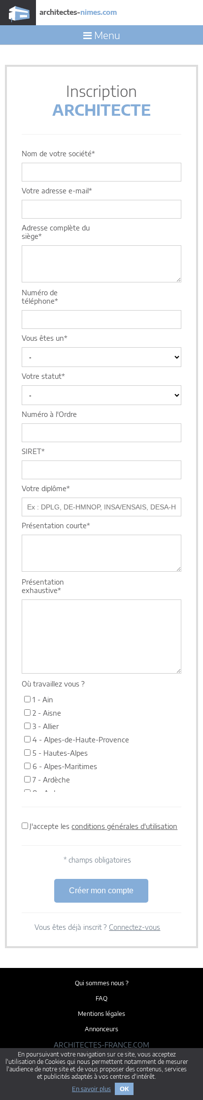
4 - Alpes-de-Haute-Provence (80, 739)
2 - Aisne (46, 713)
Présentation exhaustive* (43, 586)
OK (124, 1089)
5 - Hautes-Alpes (59, 753)
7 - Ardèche (50, 780)
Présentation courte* (56, 525)
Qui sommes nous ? (102, 983)
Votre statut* (43, 376)
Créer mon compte (101, 890)
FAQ (101, 998)
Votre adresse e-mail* (57, 190)
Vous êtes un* (45, 338)
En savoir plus (91, 1089)
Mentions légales (101, 1013)
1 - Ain (42, 699)
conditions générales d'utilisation (124, 826)
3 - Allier (45, 726)
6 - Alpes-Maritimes (64, 766)
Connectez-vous (134, 927)
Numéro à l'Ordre (49, 414)
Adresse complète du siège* (56, 232)
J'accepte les (103, 826)
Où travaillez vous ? (53, 684)
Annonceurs (101, 1029)
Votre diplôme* (46, 488)
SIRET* (33, 451)
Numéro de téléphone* (40, 296)
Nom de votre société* (58, 153)
